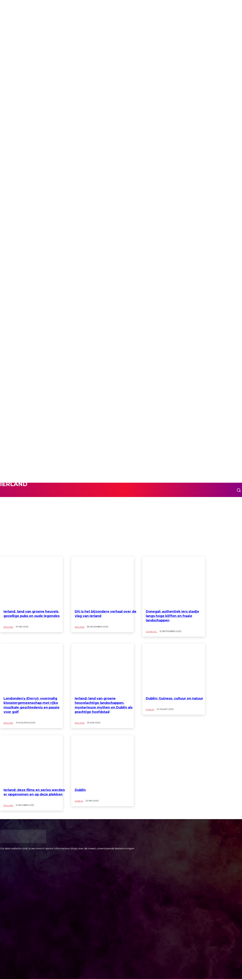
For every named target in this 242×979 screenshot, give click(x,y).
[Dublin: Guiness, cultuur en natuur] (173, 669)
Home (3, 5)
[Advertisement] (121, 530)
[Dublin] (102, 760)
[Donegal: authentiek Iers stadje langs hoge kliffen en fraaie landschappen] (173, 582)
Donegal (151, 631)
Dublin (11, 495)
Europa (11, 5)
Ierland (8, 627)
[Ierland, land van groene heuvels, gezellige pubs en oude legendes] (31, 582)
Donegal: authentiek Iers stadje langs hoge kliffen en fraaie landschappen (172, 616)
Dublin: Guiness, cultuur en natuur (174, 698)
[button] (238, 489)
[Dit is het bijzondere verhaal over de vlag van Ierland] (102, 582)
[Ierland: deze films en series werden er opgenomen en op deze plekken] (31, 760)
